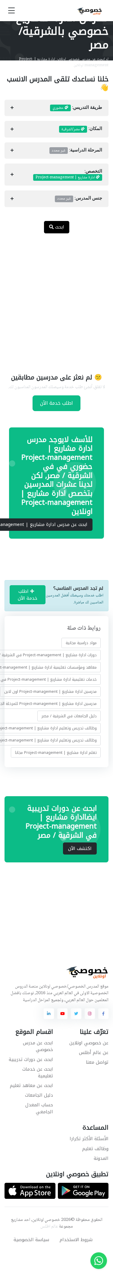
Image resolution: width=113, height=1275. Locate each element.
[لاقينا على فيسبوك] (103, 1013)
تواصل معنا (97, 1062)
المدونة (101, 1158)
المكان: (81, 129)
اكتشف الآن (80, 848)
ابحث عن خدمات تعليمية (37, 1072)
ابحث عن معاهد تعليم (31, 1085)
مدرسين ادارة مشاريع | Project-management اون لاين (50, 691)
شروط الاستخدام (76, 1239)
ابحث (59, 227)
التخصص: (69, 174)
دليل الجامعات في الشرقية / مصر (69, 716)
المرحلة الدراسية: (77, 150)
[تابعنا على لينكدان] (49, 1013)
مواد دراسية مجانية (81, 643)
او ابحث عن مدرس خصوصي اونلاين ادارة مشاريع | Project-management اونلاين (63, 62)
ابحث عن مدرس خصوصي (38, 1046)
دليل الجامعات (39, 1095)
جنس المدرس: (79, 198)
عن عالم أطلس (93, 1052)
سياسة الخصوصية (31, 1239)
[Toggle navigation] (11, 11)
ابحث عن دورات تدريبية (31, 1059)
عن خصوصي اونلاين (88, 1043)
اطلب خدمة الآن (56, 403)
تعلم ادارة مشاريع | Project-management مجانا (56, 752)
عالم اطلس (49, 1227)
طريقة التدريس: (77, 108)
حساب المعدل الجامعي (39, 1108)
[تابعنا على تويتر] (76, 1013)
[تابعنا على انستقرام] (90, 1013)
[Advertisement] (56, 299)
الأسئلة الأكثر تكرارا (89, 1138)
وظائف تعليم (95, 1148)
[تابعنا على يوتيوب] (62, 1013)
